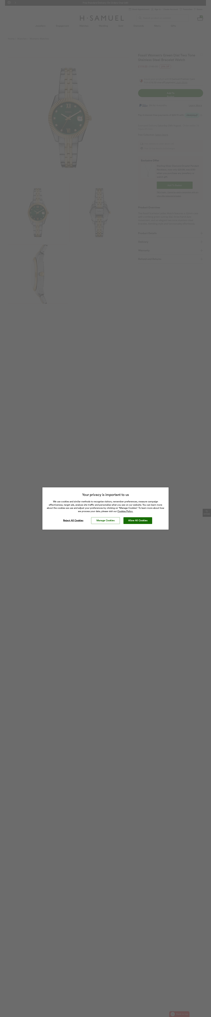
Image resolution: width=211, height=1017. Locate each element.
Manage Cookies (105, 520)
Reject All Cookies (73, 520)
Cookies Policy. (125, 511)
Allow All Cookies (137, 520)
